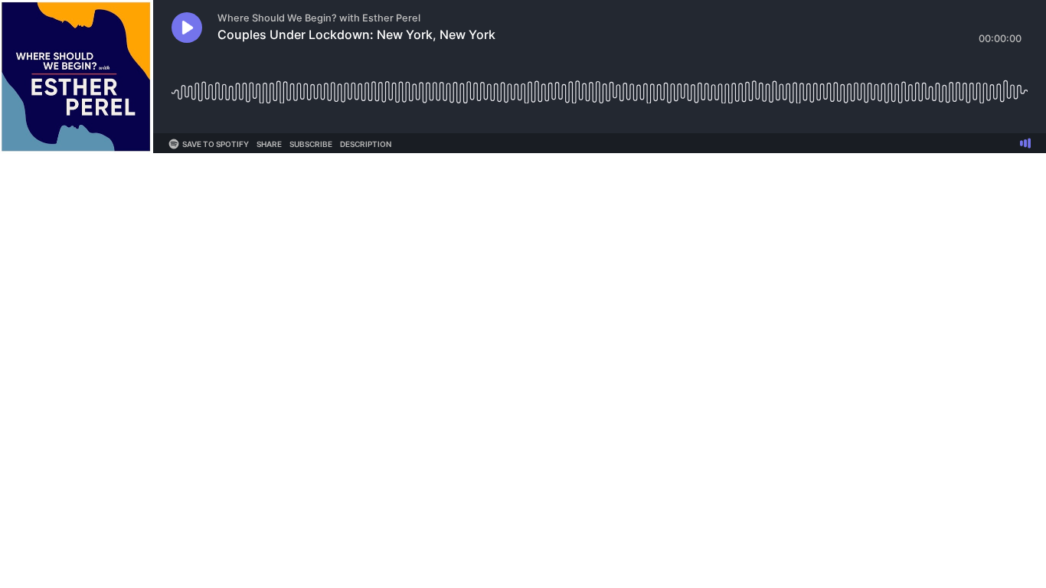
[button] (187, 27)
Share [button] (269, 144)
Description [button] (365, 144)
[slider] (600, 86)
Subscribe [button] (310, 144)
